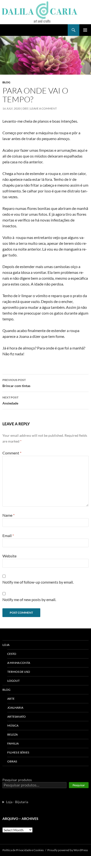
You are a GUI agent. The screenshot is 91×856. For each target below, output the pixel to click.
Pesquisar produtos (17, 780)
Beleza (12, 734)
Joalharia (15, 707)
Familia (13, 743)
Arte (11, 698)
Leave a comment (43, 108)
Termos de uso (18, 672)
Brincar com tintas (16, 383)
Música (12, 725)
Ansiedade (10, 400)
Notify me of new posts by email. (29, 599)
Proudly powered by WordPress (67, 850)
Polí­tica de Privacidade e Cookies (23, 850)
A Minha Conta (18, 663)
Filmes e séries (18, 752)
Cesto (11, 654)
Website (9, 556)
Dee (25, 108)
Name (8, 515)
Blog (6, 82)
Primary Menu (85, 30)
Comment (11, 453)
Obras (12, 761)
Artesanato (16, 716)
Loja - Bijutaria (17, 802)
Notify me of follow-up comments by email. (38, 582)
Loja (5, 645)
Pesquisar (79, 785)
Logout (13, 680)
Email (8, 535)
